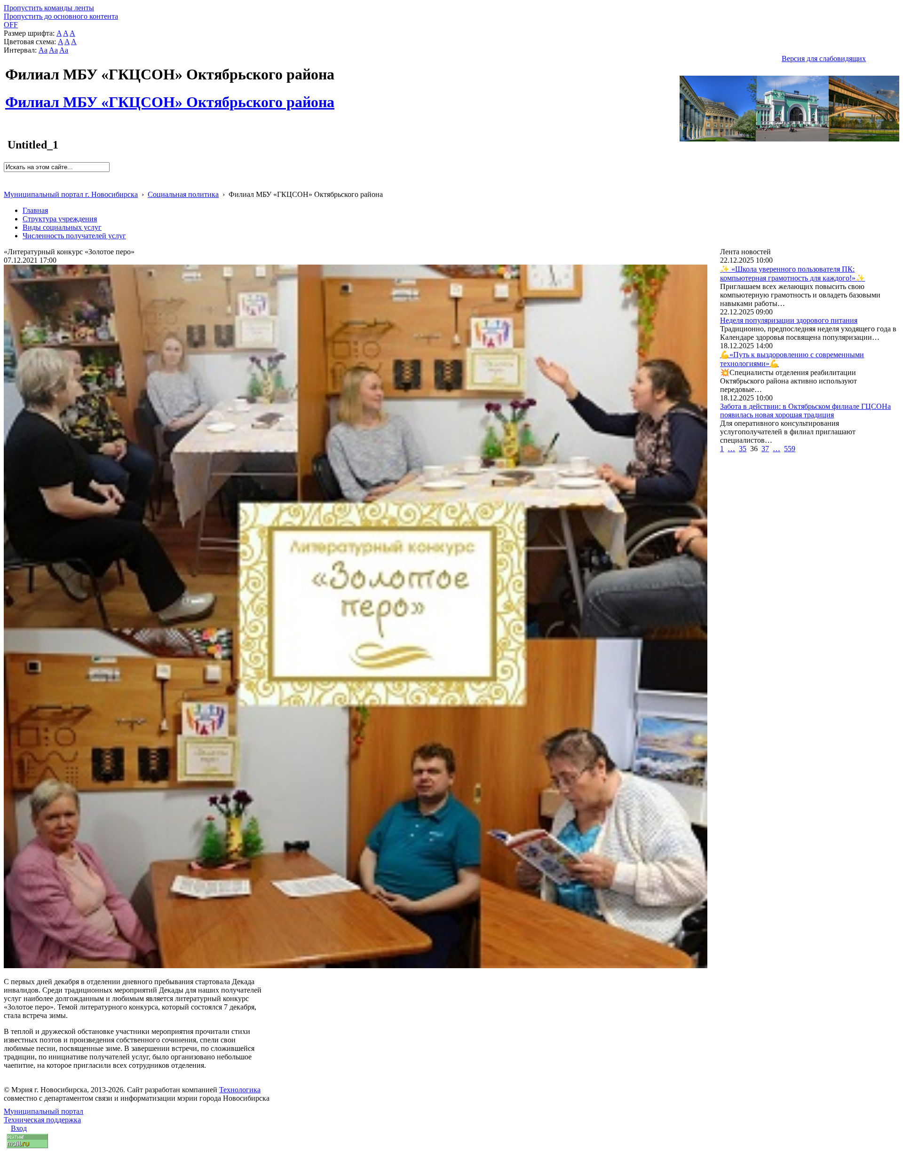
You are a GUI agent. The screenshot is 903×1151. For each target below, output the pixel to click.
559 (789, 449)
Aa (43, 50)
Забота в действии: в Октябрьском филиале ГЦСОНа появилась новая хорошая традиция (805, 410)
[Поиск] (7, 176)
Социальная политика (183, 194)
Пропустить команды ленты (49, 8)
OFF (11, 25)
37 (765, 449)
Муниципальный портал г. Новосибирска (71, 194)
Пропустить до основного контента (61, 16)
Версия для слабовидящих (824, 59)
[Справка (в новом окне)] (8, 184)
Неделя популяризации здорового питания (788, 320)
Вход (19, 1128)
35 (742, 449)
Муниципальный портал (43, 1111)
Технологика (240, 1090)
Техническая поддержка (42, 1120)
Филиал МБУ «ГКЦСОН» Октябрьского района (169, 97)
